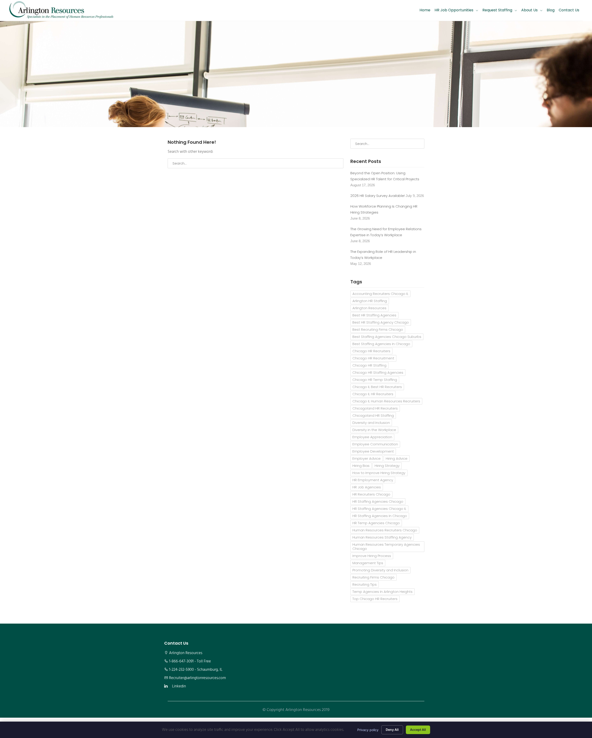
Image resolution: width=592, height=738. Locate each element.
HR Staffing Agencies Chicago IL (379, 508)
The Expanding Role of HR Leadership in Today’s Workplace (383, 254)
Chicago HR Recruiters (371, 351)
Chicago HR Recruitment (373, 358)
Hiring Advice (396, 458)
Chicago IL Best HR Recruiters (377, 386)
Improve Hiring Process (371, 555)
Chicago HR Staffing (369, 365)
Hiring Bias (361, 465)
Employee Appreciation (372, 437)
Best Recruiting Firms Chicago (377, 329)
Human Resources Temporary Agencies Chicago (386, 546)
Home (424, 10)
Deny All (392, 730)
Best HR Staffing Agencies (374, 315)
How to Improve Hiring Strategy (378, 472)
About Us (529, 10)
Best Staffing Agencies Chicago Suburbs (386, 336)
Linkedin (179, 686)
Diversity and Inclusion (371, 422)
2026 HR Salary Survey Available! (377, 195)
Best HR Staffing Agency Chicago (380, 322)
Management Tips (367, 562)
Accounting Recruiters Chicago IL (380, 293)
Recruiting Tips (364, 584)
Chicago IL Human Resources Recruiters (386, 401)
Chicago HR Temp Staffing (374, 379)
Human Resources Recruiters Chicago (384, 530)
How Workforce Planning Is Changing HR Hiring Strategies (383, 209)
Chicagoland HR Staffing (373, 415)
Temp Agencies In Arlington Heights (382, 591)
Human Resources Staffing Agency (382, 537)
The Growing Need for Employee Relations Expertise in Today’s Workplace (386, 232)
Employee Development (373, 451)
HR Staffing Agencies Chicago (377, 501)
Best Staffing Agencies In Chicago (381, 343)
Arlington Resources (369, 308)
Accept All (418, 730)
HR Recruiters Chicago (371, 494)
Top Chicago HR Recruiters (375, 598)
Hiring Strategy (387, 465)
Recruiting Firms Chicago (373, 577)
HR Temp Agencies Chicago (376, 523)
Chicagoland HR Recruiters (375, 408)
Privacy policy (368, 730)
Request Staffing (497, 10)
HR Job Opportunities (454, 10)
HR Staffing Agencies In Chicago (379, 515)
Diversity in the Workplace (374, 429)
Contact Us (569, 10)
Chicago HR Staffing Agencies (377, 372)
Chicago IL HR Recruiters (372, 394)
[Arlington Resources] (61, 10)
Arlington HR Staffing (369, 300)
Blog (551, 10)
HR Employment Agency (372, 480)
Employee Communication (375, 444)
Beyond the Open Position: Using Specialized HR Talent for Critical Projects (384, 176)
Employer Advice (366, 458)
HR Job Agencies (366, 487)
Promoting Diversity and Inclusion (380, 570)
